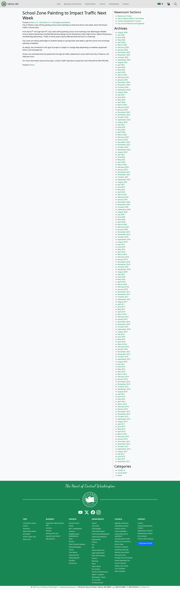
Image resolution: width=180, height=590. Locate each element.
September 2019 (124, 239)
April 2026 (121, 42)
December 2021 (124, 172)
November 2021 (124, 174)
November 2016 (124, 324)
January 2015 (123, 379)
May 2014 (121, 399)
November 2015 (124, 354)
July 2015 (121, 364)
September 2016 (124, 329)
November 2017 (124, 294)
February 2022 (123, 167)
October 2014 (123, 386)
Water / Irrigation (98, 574)
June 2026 (121, 37)
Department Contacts (145, 531)
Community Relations (99, 537)
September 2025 (124, 60)
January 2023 (123, 140)
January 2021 (123, 199)
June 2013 (121, 426)
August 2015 (122, 362)
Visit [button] (58, 4)
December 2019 (124, 232)
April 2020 (121, 222)
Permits (48, 531)
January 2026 (123, 50)
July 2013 (121, 424)
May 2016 (121, 339)
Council (102, 4)
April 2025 (121, 72)
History (25, 526)
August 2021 (122, 182)
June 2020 (121, 217)
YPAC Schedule (120, 571)
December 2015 (124, 352)
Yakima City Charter (121, 566)
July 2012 (121, 454)
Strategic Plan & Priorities (123, 558)
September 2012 (124, 449)
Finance (94, 542)
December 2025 (124, 52)
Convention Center (29, 523)
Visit (25, 519)
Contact (126, 4)
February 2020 (123, 227)
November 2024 (124, 85)
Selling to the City (52, 533)
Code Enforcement (98, 531)
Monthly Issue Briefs (122, 552)
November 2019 (124, 234)
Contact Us (145, 587)
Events (71, 526)
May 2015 (121, 369)
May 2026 (121, 40)
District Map (119, 544)
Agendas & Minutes (121, 523)
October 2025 (123, 57)
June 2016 (121, 337)
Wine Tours (27, 539)
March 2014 (122, 404)
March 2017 (122, 314)
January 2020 (123, 229)
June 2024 (121, 97)
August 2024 (122, 92)
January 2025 (123, 80)
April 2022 (121, 162)
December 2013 (124, 411)
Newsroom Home (125, 16)
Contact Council (120, 529)
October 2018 (123, 267)
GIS (93, 547)
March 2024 (122, 105)
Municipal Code (120, 555)
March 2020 (122, 224)
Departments (90, 4)
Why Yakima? (50, 539)
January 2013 (123, 439)
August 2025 (122, 62)
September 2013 (124, 419)
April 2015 (121, 372)
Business (50, 519)
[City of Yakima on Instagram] (98, 512)
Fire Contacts (142, 536)
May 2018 (121, 279)
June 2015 (121, 367)
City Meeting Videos (122, 526)
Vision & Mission (120, 563)
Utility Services (74, 555)
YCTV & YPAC (96, 580)
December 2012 (124, 441)
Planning (95, 561)
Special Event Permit (53, 536)
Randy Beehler (64, 22)
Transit (71, 550)
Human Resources (98, 550)
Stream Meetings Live (122, 560)
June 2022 (121, 157)
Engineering (96, 539)
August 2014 (122, 391)
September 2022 (124, 150)
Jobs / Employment (75, 529)
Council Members (121, 531)
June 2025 (121, 67)
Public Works (96, 566)
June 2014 (121, 396)
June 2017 (121, 307)
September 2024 (124, 90)
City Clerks (95, 526)
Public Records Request (77, 544)
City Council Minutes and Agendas (131, 23)
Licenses (49, 528)
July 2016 (121, 334)
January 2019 (123, 259)
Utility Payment (74, 558)
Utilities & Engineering (100, 572)
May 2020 (121, 219)
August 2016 (122, 332)
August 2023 (122, 122)
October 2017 (123, 297)
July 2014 (121, 394)
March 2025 (122, 75)
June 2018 (121, 277)
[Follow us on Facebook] (93, 512)
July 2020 (121, 214)
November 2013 (124, 414)
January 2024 (123, 110)
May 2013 (121, 429)
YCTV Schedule (120, 569)
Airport (94, 523)
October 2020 (123, 207)
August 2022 (122, 152)
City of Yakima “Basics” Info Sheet (131, 18)
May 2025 (121, 70)
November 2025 (124, 55)
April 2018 (121, 282)
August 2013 (122, 421)
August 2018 (122, 272)
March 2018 (122, 284)
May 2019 (121, 249)
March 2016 (122, 344)
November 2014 (124, 384)
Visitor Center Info (29, 537)
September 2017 (124, 299)
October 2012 (123, 446)
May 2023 (121, 130)
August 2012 (122, 451)
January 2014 (123, 409)
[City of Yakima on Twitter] (87, 512)
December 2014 (124, 381)
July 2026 (121, 35)
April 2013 (121, 431)
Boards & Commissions (123, 542)
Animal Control (74, 523)
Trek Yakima (73, 552)
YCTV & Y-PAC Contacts (145, 539)
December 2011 (124, 461)
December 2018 (124, 262)
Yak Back (72, 560)
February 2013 (123, 436)
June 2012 (121, 456)
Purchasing (96, 569)
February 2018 (123, 287)
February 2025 (123, 77)
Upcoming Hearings (122, 550)
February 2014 (123, 406)
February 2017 (123, 317)
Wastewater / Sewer (99, 577)
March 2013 (122, 434)
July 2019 (121, 244)
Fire (93, 545)
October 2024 (123, 87)
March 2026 (122, 45)
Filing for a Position (121, 547)
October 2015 (123, 357)
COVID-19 (121, 470)
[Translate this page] (168, 4)
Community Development (100, 534)
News (32, 65)
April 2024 (121, 102)
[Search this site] (175, 4)
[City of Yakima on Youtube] (80, 512)
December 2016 (124, 322)
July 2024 (121, 95)
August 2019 (122, 242)
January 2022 (123, 169)
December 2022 (124, 142)
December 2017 (124, 292)
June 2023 (121, 127)
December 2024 (124, 82)
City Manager (96, 529)
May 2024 (121, 100)
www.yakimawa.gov (68, 587)
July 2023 (121, 125)
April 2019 (121, 252)
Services (72, 519)
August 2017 (122, 302)
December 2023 (124, 112)
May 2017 (121, 309)
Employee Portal (145, 543)
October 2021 (123, 177)
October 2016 (123, 327)
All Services (73, 563)
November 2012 (124, 444)
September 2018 (124, 269)
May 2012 (121, 459)
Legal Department (98, 553)
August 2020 (122, 212)
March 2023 (122, 135)
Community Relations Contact (129, 21)
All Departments (97, 583)
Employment (114, 4)
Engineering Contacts (145, 533)
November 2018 (124, 264)
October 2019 (123, 237)
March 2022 (122, 164)
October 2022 (123, 147)
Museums (26, 529)
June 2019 (121, 247)
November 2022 (124, 145)
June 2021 (121, 187)
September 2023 (124, 120)
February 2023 (123, 137)
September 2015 (124, 359)
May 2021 (121, 189)
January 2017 (123, 319)
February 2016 (123, 347)
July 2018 (121, 274)
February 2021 (123, 197)
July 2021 (121, 184)
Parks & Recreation (29, 531)
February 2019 (123, 257)
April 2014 (121, 401)
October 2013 (123, 416)
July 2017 (121, 304)
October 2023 (123, 117)
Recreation (27, 534)
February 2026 (123, 47)
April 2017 (121, 312)
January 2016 (123, 349)
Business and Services (72, 4)
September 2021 (124, 179)
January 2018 (123, 289)
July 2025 (121, 65)
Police (94, 564)
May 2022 (121, 159)
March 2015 (122, 374)
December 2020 (124, 202)
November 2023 (124, 115)
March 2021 (122, 194)
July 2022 (121, 155)
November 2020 (124, 204)
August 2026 (122, 32)
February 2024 (123, 107)
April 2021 (121, 192)
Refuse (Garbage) (75, 547)
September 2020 (124, 209)
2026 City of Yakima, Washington (45, 587)
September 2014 (124, 389)
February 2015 (123, 376)
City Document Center (122, 539)
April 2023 (121, 132)
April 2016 (121, 342)
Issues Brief (122, 473)
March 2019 (122, 254)
